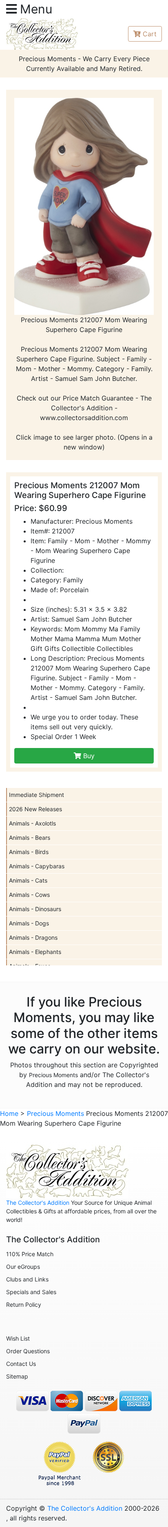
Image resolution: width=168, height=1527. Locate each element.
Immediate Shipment (36, 794)
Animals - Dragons (33, 937)
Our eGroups (23, 1266)
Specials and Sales (31, 1291)
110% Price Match (29, 1253)
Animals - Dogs (29, 923)
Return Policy (23, 1304)
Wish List (18, 1338)
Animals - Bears (29, 837)
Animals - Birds (29, 851)
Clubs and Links (27, 1279)
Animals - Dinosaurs (35, 908)
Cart (150, 34)
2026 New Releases (35, 809)
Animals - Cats (28, 880)
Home (9, 1113)
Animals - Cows (29, 894)
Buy (88, 756)
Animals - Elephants (35, 951)
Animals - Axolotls (32, 823)
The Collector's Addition (37, 1202)
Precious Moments (53, 1074)
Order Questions (28, 1351)
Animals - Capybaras (36, 866)
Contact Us (21, 1363)
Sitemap (17, 1376)
